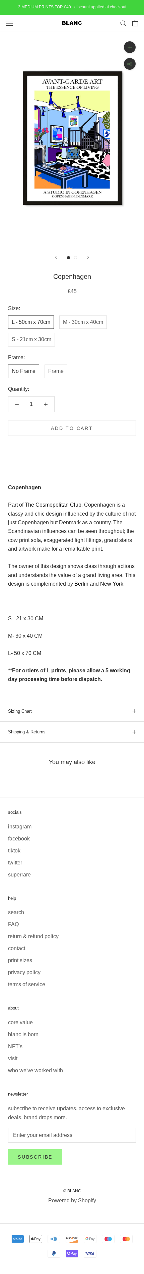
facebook (19, 838)
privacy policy (24, 972)
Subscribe (35, 1157)
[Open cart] (135, 23)
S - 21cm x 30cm (31, 339)
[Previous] (56, 257)
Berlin (81, 584)
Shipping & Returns (27, 731)
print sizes (20, 960)
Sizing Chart (20, 711)
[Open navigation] (9, 23)
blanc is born (23, 1034)
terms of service (26, 984)
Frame (56, 371)
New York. (112, 584)
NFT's (15, 1046)
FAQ (13, 924)
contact (16, 948)
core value (20, 1022)
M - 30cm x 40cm (83, 322)
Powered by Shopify (72, 1200)
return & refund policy (33, 936)
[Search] (123, 23)
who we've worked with (35, 1070)
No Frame (23, 371)
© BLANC (72, 1191)
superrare (19, 874)
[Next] (88, 257)
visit (12, 1058)
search (16, 912)
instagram (19, 826)
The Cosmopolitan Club (53, 505)
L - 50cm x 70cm (31, 322)
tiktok (14, 850)
